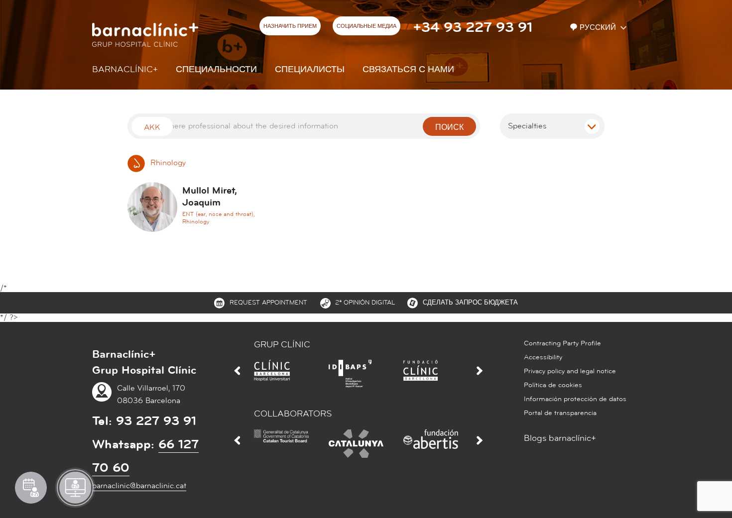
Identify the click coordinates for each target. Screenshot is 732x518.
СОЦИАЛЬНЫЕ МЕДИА (366, 26)
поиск (449, 127)
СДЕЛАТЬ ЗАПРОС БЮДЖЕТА (470, 303)
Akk (152, 127)
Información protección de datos (575, 399)
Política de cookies (553, 385)
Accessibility (543, 357)
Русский (599, 27)
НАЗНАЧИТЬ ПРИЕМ (290, 26)
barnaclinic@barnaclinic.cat (139, 486)
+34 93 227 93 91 (472, 27)
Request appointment (268, 303)
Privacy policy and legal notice (570, 371)
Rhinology (167, 163)
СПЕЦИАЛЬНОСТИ (216, 69)
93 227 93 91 (156, 421)
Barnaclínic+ (125, 69)
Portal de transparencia (560, 413)
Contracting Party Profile (562, 343)
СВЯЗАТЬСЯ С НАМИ (408, 69)
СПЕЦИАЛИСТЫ (310, 69)
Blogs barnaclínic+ (560, 438)
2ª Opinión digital (365, 303)
